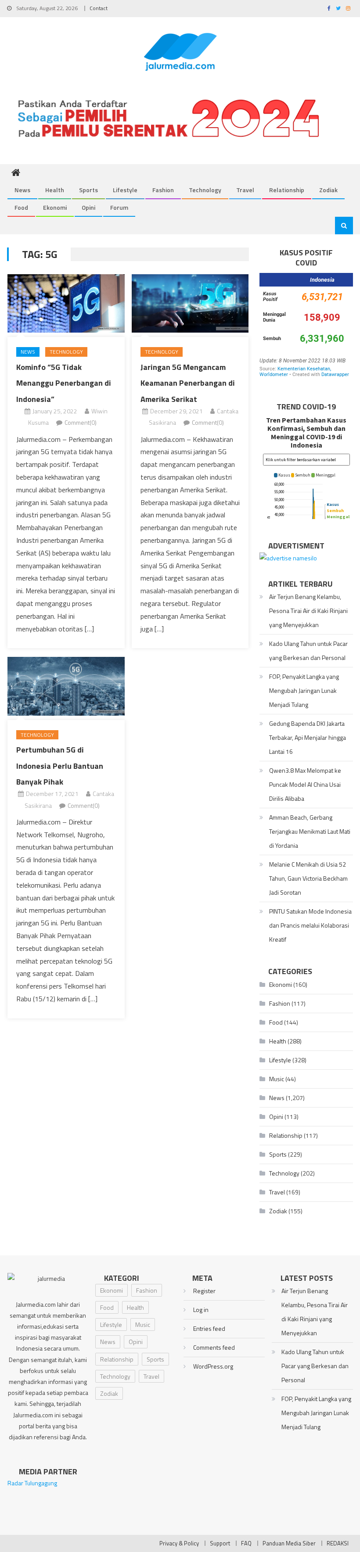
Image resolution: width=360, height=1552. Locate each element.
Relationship (286, 189)
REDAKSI (338, 1543)
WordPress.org (213, 1366)
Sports (88, 189)
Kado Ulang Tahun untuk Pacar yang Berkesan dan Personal (308, 650)
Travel (245, 189)
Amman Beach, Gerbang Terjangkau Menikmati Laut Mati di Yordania (309, 831)
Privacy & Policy (179, 1543)
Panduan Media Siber (289, 1543)
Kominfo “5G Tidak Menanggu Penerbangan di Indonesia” (63, 383)
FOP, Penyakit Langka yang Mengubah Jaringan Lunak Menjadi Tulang (304, 690)
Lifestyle (125, 189)
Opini (88, 207)
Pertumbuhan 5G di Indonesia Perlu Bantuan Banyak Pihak (59, 766)
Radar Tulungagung (32, 1482)
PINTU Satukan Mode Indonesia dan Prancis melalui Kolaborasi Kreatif (310, 925)
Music (276, 1078)
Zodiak (328, 189)
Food (21, 207)
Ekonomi (55, 207)
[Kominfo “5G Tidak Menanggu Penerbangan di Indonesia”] (66, 303)
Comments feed (214, 1347)
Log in (201, 1309)
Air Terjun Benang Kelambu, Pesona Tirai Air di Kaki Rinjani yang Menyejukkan (308, 610)
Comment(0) (81, 422)
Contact (99, 8)
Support (220, 1543)
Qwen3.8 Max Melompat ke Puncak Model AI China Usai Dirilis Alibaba (305, 784)
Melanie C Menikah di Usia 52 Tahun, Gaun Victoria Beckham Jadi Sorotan (308, 878)
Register (204, 1290)
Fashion (163, 189)
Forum (119, 207)
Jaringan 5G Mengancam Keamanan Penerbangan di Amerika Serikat (187, 383)
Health (54, 189)
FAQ (246, 1543)
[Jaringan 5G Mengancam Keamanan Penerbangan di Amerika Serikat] (190, 303)
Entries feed (209, 1328)
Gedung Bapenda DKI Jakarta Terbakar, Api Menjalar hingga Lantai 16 (307, 737)
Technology (205, 189)
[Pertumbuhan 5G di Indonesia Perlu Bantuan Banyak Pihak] (66, 686)
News (22, 189)
